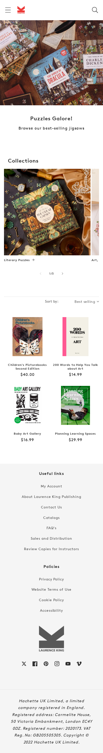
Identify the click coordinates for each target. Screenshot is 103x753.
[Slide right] (62, 273)
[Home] (21, 10)
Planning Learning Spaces (75, 433)
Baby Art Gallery (27, 433)
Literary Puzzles (17, 260)
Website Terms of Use (51, 589)
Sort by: (51, 301)
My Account (51, 486)
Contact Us (51, 507)
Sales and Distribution (51, 538)
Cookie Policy (51, 600)
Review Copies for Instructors (51, 549)
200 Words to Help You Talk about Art (75, 366)
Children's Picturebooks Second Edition (27, 366)
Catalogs (51, 517)
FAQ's (51, 528)
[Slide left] (40, 273)
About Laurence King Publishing (51, 496)
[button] (8, 10)
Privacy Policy (51, 579)
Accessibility (51, 610)
